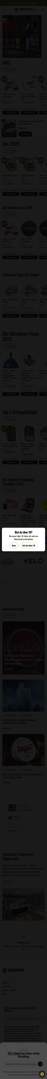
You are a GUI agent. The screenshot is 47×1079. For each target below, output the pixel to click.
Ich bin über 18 (28, 545)
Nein (14, 545)
